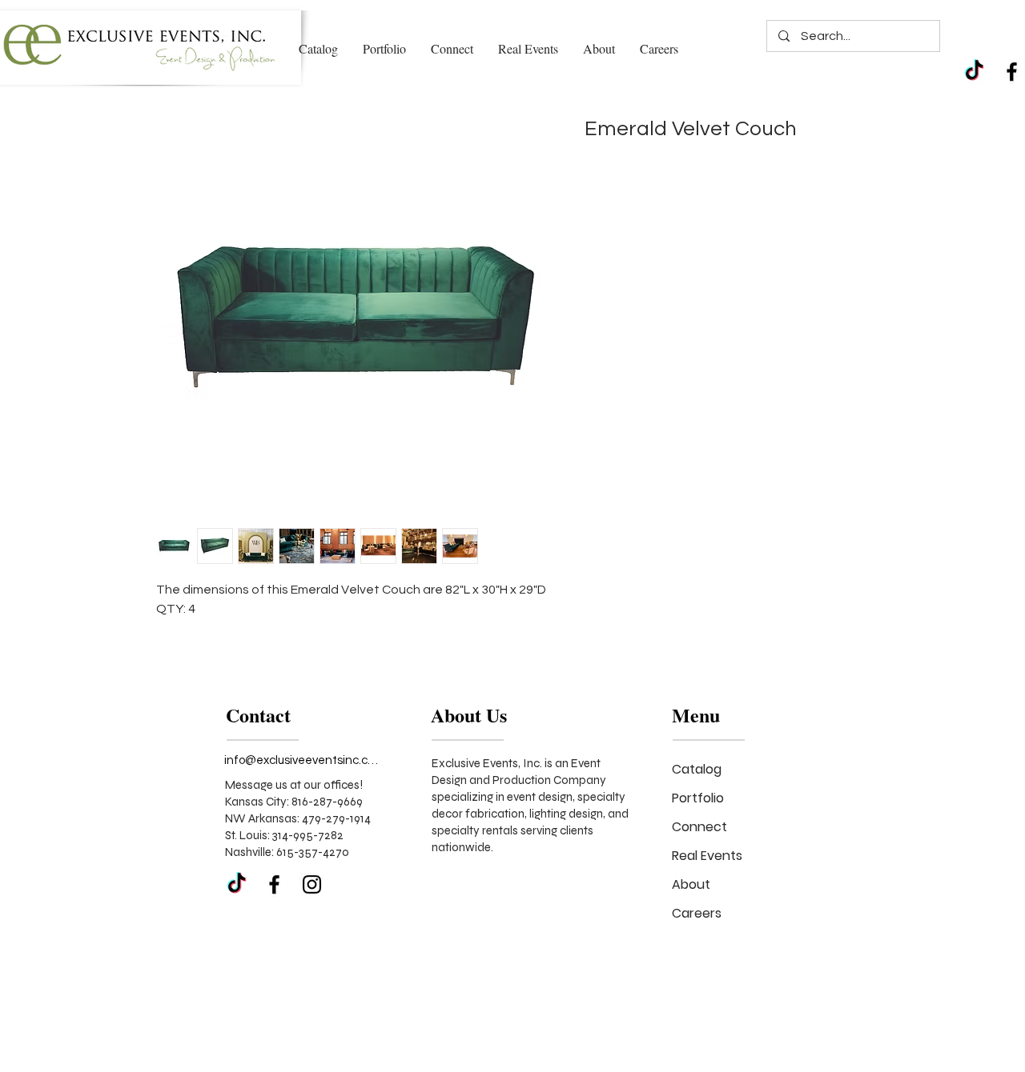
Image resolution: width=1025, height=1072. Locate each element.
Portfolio (698, 798)
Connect (699, 827)
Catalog (697, 769)
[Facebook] (1011, 71)
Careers (697, 913)
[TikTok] (974, 71)
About (691, 884)
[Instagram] (311, 884)
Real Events (707, 855)
